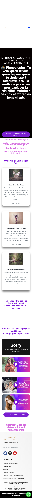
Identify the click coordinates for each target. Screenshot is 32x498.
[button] (29, 27)
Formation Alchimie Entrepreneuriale (13, 475)
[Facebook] (5, 453)
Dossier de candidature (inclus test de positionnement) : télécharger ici (16, 144)
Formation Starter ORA (9, 472)
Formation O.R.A (7, 466)
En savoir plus (15, 203)
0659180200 (14, 447)
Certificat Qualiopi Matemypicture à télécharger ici (16, 427)
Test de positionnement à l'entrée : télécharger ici (16, 152)
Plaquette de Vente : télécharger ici (16, 140)
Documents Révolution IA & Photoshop (13, 478)
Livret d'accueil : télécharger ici (16, 148)
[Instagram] (10, 453)
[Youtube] (15, 453)
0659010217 (6, 447)
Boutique (5, 469)
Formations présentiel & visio (10, 463)
